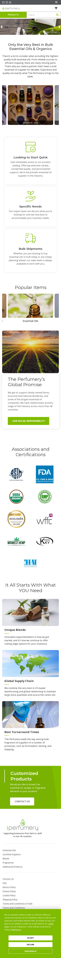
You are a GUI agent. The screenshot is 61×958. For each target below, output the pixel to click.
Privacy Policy (9, 891)
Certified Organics (12, 854)
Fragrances (8, 862)
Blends (6, 858)
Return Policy (9, 887)
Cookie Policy (9, 895)
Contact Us (22, 801)
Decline (30, 944)
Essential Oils (9, 850)
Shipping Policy (10, 899)
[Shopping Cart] (56, 8)
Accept (30, 938)
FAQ (5, 883)
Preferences (30, 951)
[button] (1, 27)
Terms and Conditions (14, 907)
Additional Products (12, 866)
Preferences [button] (16, 929)
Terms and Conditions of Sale (17, 903)
